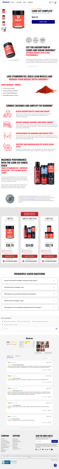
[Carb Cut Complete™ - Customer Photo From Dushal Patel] (38, 342)
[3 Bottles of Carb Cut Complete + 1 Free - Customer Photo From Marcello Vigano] (47, 346)
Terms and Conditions (5, 443)
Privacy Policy (49, 445)
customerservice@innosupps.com (28, 199)
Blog (24, 2)
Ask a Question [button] (38, 352)
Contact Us (15, 446)
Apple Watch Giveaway (3, 450)
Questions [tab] (17, 356)
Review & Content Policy (4, 448)
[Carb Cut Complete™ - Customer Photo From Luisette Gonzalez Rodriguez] (47, 342)
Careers (2, 438)
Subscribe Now (9, 256)
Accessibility (3, 444)
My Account (15, 438)
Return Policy (15, 444)
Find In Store (15, 443)
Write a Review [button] (48, 352)
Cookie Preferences (17, 449)
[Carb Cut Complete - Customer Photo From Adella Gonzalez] (43, 349)
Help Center (15, 447)
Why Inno (19, 2)
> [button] (39, 427)
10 (37, 427)
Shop (12, 2)
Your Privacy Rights (5, 441)
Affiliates (30, 2)
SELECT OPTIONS (29, 256)
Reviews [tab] (8, 356)
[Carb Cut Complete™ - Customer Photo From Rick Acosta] (38, 346)
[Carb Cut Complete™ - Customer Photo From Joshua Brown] (38, 349)
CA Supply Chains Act (5, 446)
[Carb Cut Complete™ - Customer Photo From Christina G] (43, 342)
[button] (8, 321)
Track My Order (16, 440)
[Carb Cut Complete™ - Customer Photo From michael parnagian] (43, 346)
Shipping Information (17, 441)
